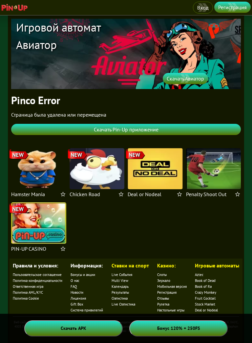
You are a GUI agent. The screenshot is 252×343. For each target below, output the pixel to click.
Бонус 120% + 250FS (178, 328)
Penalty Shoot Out (206, 194)
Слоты (162, 274)
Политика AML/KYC (28, 292)
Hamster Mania (28, 194)
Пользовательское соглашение (37, 274)
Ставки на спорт (130, 265)
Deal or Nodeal (144, 194)
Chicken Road (85, 194)
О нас (75, 280)
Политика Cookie (26, 298)
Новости (77, 292)
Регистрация (232, 7)
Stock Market (205, 304)
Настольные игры (170, 310)
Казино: (166, 265)
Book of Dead (205, 280)
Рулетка (163, 304)
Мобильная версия (172, 286)
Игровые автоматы (217, 265)
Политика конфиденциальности (37, 280)
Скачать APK (73, 328)
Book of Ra (203, 286)
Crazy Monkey (205, 292)
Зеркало (163, 280)
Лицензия (78, 298)
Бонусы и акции (83, 274)
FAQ (74, 286)
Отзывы (163, 298)
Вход (203, 7)
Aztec (199, 274)
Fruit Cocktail (205, 298)
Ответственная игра (28, 286)
